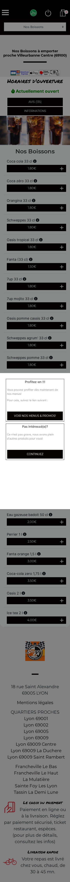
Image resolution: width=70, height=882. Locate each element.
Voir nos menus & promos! (35, 416)
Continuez (35, 454)
